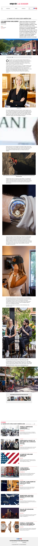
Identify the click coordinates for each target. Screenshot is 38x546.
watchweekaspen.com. (24, 365)
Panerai (10, 64)
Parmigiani (19, 69)
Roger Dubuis (15, 69)
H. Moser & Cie (23, 362)
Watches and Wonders (18, 66)
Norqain (26, 69)
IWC (27, 362)
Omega (13, 64)
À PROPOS (23, 8)
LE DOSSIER (3, 422)
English (2, 26)
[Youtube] (21, 538)
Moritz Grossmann (13, 363)
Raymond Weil (14, 68)
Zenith (30, 363)
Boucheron (8, 69)
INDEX (16, 8)
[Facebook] (18, 538)
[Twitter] (17, 538)
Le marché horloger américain (19, 18)
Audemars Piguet (26, 302)
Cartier (7, 64)
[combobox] (30, 424)
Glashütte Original (18, 362)
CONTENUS (8, 8)
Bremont (23, 69)
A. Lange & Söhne (9, 361)
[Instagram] (19, 538)
